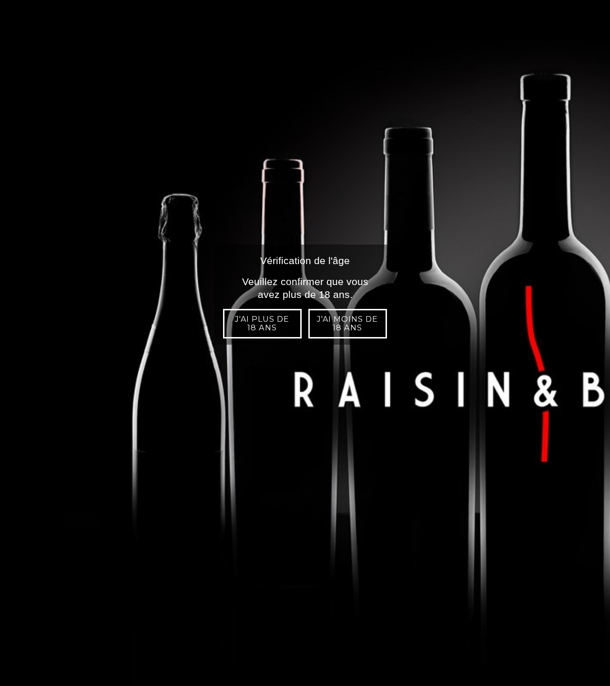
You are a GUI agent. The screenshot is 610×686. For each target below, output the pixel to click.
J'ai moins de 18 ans (347, 323)
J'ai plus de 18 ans (262, 323)
